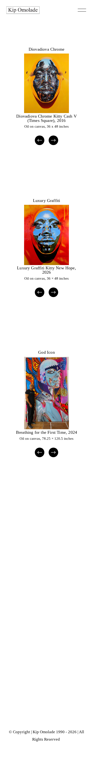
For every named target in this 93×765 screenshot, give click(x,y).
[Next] (53, 140)
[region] (46, 100)
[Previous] (39, 140)
